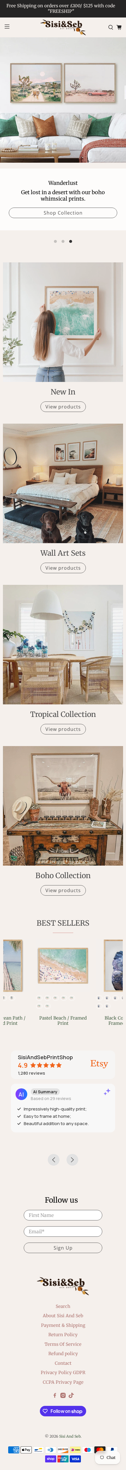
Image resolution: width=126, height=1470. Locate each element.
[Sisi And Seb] (63, 27)
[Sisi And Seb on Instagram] (63, 1396)
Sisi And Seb (70, 1436)
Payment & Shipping (63, 1325)
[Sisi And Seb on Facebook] (54, 1396)
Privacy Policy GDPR (63, 1372)
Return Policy (63, 1334)
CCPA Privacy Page (63, 1382)
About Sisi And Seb (63, 1315)
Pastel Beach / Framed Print (63, 1020)
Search (63, 1306)
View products (63, 407)
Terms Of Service (63, 1344)
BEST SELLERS (63, 923)
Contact (63, 1363)
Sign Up (63, 1248)
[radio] (39, 998)
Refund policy (63, 1353)
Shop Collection (63, 213)
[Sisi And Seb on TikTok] (71, 1396)
